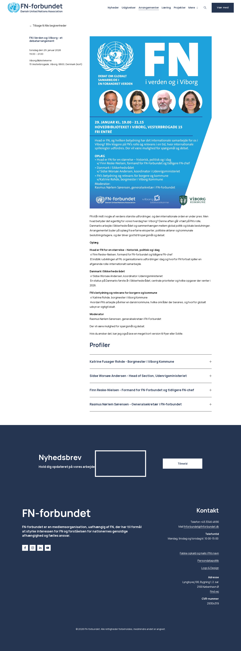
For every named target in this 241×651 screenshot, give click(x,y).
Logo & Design (210, 568)
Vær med (223, 7)
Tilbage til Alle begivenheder (50, 25)
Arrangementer (149, 7)
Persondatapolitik (208, 560)
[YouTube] (48, 548)
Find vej (214, 591)
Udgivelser (129, 7)
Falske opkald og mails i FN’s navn (199, 553)
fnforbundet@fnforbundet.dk (201, 526)
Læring (166, 7)
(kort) (79, 64)
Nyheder (113, 7)
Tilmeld (182, 463)
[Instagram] (33, 548)
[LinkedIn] (40, 548)
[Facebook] (25, 548)
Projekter (180, 7)
